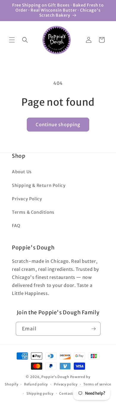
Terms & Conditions (33, 212)
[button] (11, 39)
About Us (22, 171)
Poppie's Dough (55, 377)
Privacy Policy (27, 199)
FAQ (16, 225)
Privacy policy (66, 384)
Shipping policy (40, 393)
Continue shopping (58, 124)
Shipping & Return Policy (38, 185)
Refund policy (36, 384)
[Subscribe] (93, 329)
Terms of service (97, 384)
